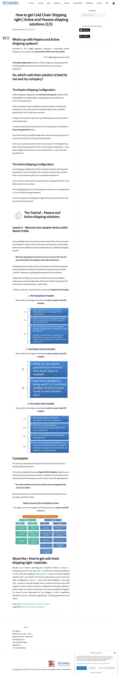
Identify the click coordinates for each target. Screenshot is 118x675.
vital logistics (40, 607)
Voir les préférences (107, 668)
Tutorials (46, 604)
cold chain (25, 607)
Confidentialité (66, 669)
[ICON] (114, 3)
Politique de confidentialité (96, 672)
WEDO (59, 669)
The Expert (39, 604)
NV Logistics (10, 2)
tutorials (32, 607)
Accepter (81, 668)
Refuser (92, 668)
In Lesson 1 (63, 568)
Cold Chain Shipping (28, 604)
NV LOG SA (30, 669)
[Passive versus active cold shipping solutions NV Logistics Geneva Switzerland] (41, 326)
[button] (115, 653)
